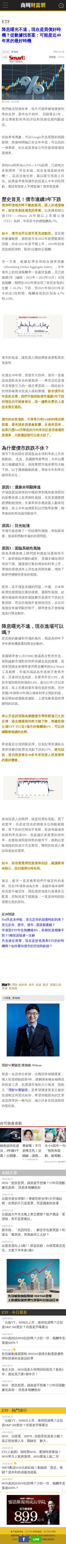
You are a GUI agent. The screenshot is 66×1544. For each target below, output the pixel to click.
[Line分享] (37, 1539)
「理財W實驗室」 (18, 1090)
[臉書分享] (24, 1539)
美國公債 (55, 984)
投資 (38, 984)
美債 (4, 988)
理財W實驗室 (16, 61)
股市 (45, 984)
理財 (14, 984)
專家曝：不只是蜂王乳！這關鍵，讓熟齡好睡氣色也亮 (31, 1151)
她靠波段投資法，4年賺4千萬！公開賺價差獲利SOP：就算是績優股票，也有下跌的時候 (9, 1151)
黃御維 (13, 988)
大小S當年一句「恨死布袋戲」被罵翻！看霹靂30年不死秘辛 (55, 1151)
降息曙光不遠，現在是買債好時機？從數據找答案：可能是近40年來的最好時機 (31, 35)
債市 (31, 984)
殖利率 (23, 984)
